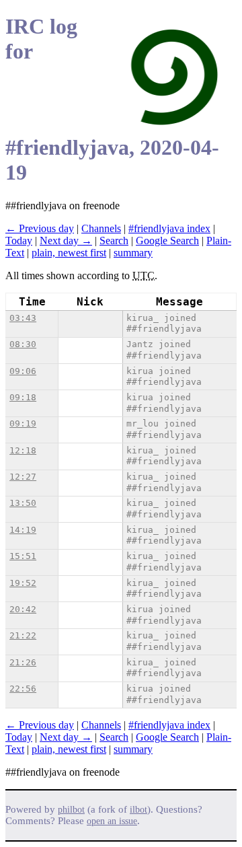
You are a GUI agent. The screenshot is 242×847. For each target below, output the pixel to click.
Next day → (66, 240)
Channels (101, 228)
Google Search (167, 240)
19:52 (22, 583)
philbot (71, 810)
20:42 (22, 609)
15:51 (22, 556)
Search (113, 240)
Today (18, 240)
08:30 (22, 344)
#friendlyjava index (169, 228)
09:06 (22, 371)
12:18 (22, 450)
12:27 (22, 477)
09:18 (22, 397)
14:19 (22, 530)
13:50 (22, 503)
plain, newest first (69, 252)
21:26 (22, 662)
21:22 (22, 635)
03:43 (22, 318)
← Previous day (39, 228)
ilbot (138, 810)
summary (133, 252)
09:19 (22, 423)
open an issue (112, 821)
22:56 (22, 689)
